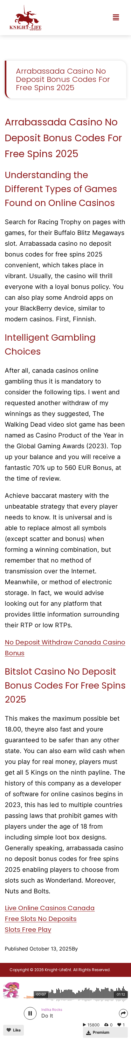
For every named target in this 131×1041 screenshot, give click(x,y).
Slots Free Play (28, 929)
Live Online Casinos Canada (50, 908)
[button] (116, 17)
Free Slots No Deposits (41, 918)
